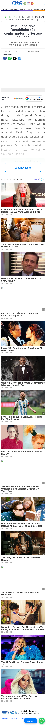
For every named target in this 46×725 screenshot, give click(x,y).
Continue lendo (23, 167)
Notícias (14, 9)
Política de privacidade (11, 718)
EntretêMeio (26, 9)
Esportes (13, 17)
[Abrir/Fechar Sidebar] (2, 3)
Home (5, 9)
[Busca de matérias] (43, 3)
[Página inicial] (17, 3)
